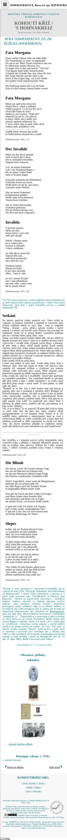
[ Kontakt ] (37, 791)
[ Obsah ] (30, 787)
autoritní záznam (13, 760)
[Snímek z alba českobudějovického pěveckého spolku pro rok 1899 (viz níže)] (33, 674)
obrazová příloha (15, 767)
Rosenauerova (57, 611)
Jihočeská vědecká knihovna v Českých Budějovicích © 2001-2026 (25, 802)
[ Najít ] (28, 791)
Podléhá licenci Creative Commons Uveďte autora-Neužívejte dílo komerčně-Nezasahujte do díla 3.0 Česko (33, 816)
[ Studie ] (41, 783)
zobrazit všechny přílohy (21, 744)
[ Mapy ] (37, 787)
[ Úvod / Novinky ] (29, 783)
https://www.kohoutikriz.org (33, 828)
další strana (54, 767)
